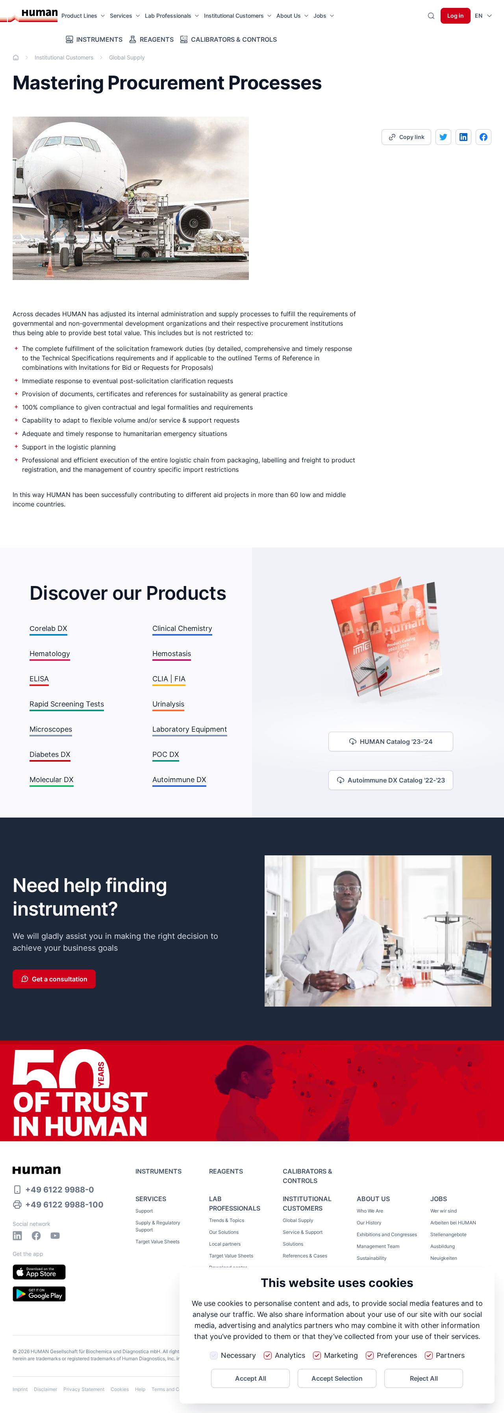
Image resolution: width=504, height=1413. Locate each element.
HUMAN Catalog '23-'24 (396, 741)
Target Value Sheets (157, 1241)
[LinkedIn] (17, 1236)
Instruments (99, 39)
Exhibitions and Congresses (387, 1234)
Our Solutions (224, 1232)
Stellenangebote (448, 1234)
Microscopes (51, 729)
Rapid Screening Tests (67, 704)
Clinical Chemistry (182, 628)
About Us (288, 15)
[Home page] (32, 15)
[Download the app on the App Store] (39, 1272)
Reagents (157, 39)
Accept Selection (337, 1378)
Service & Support (302, 1232)
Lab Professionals (168, 15)
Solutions (293, 1244)
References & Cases (305, 1256)
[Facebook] (36, 1236)
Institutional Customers (234, 15)
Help (140, 1389)
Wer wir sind (443, 1211)
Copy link (411, 137)
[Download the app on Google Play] (39, 1294)
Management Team (378, 1246)
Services (121, 15)
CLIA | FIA (168, 679)
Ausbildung (442, 1246)
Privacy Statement (83, 1389)
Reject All (424, 1378)
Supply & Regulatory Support (157, 1226)
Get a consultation (59, 979)
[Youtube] (55, 1236)
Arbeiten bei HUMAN (453, 1223)
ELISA (39, 679)
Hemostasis (171, 653)
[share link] (443, 137)
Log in (455, 15)
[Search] (431, 16)
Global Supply (298, 1220)
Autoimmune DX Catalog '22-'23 (396, 780)
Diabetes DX (50, 754)
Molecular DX (52, 779)
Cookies (120, 1389)
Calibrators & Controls (234, 39)
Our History (369, 1223)
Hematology (50, 653)
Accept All (250, 1378)
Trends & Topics (226, 1220)
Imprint (20, 1389)
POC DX (165, 754)
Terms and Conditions (175, 1389)
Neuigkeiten (443, 1258)
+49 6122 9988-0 (59, 1189)
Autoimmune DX (179, 779)
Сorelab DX (48, 628)
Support (144, 1211)
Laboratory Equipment (189, 729)
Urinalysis (168, 704)
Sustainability (372, 1258)
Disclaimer (45, 1389)
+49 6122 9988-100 (64, 1204)
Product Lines (79, 15)
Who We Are (370, 1211)
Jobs (319, 15)
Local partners (225, 1244)
